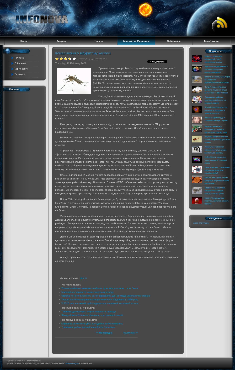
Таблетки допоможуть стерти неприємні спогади (88, 311)
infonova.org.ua (72, 363)
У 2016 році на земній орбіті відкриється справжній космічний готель (99, 303)
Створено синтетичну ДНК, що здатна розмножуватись (92, 323)
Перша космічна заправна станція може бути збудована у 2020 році (99, 299)
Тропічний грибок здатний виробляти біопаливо (88, 327)
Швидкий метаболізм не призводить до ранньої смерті (92, 315)
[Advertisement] (25, 145)
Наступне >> (131, 332)
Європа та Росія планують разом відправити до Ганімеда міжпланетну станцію (105, 295)
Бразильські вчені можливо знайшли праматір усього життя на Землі (99, 288)
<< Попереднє (104, 332)
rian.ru (83, 278)
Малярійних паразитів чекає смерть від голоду (87, 292)
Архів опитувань (201, 223)
